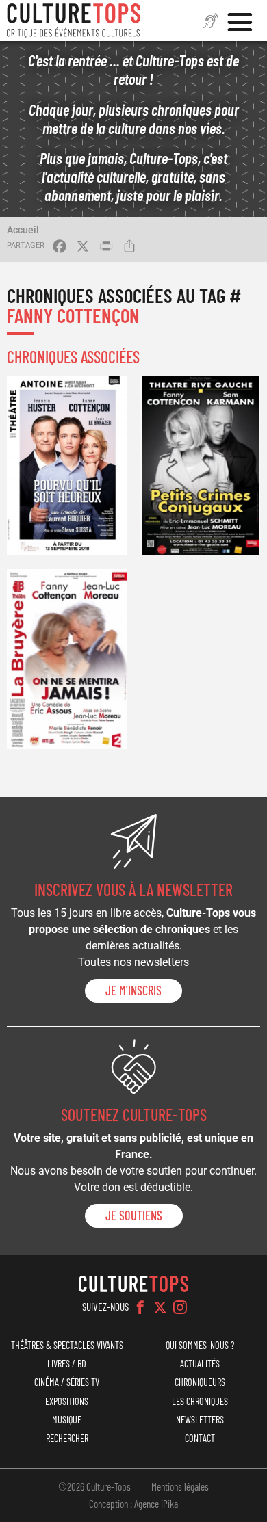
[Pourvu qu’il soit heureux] (67, 465)
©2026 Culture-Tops (94, 1486)
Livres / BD (66, 1363)
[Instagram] (180, 1307)
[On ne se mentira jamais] (67, 659)
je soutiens (133, 1215)
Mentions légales (180, 1486)
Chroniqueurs (200, 1382)
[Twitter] (160, 1307)
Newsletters (200, 1420)
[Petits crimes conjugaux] (200, 465)
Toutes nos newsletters (133, 962)
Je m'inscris (133, 990)
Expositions (66, 1401)
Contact (200, 1438)
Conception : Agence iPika (133, 1503)
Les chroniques (200, 1401)
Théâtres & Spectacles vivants (67, 1345)
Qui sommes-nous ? (200, 1345)
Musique (66, 1420)
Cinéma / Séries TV (66, 1382)
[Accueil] (74, 20)
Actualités (200, 1363)
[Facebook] (140, 1307)
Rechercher (67, 1438)
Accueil (23, 229)
